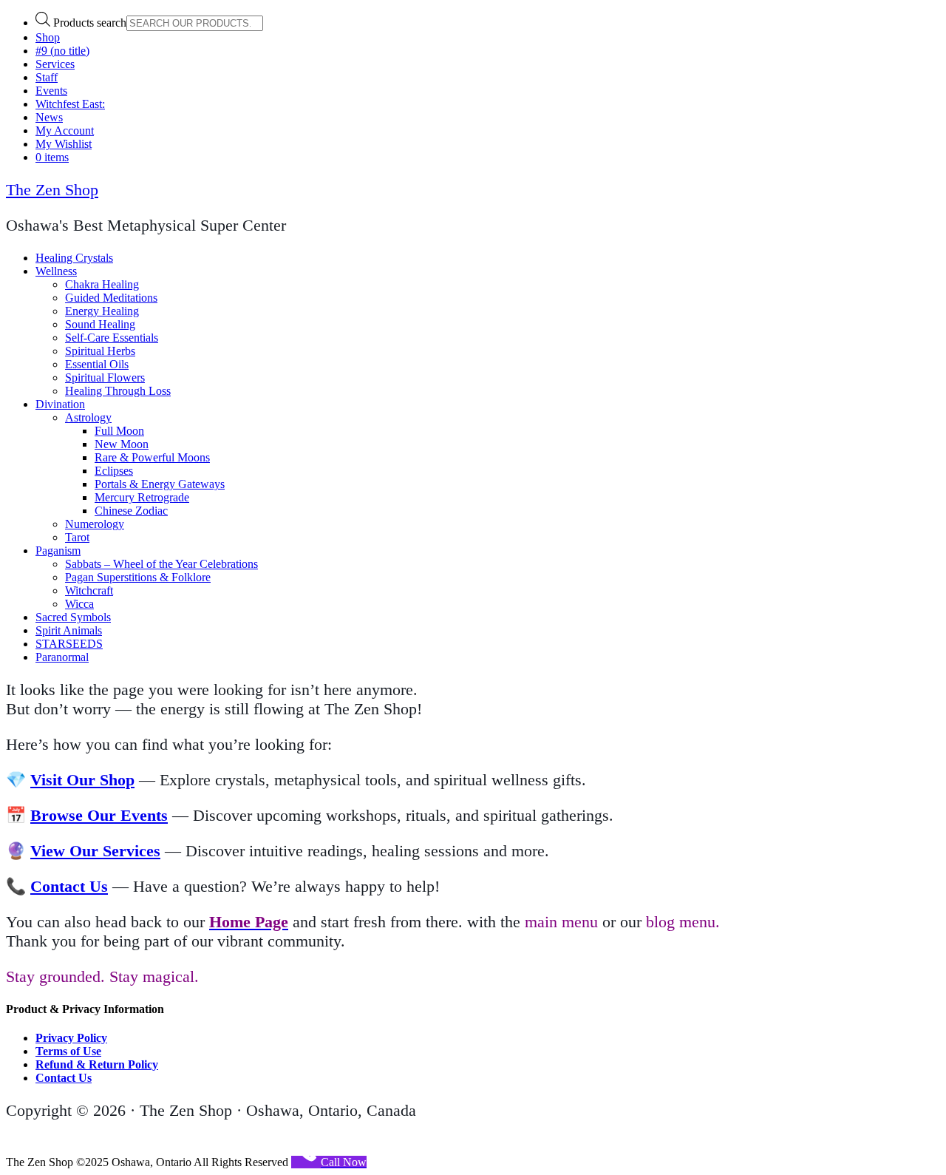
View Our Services (95, 851)
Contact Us (69, 886)
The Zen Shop (52, 189)
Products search (89, 22)
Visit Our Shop (82, 780)
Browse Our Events (99, 815)
